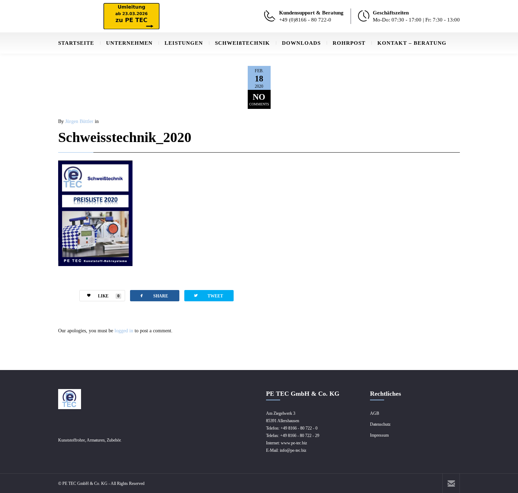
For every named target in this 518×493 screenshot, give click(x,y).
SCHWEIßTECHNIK (242, 43)
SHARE (153, 295)
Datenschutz (380, 424)
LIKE (108, 296)
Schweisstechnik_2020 (124, 137)
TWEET (208, 295)
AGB (374, 413)
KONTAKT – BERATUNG (411, 43)
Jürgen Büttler (79, 121)
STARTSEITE (76, 43)
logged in (124, 330)
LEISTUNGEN (184, 43)
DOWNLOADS (301, 43)
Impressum (379, 435)
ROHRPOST (349, 43)
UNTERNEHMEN (129, 43)
